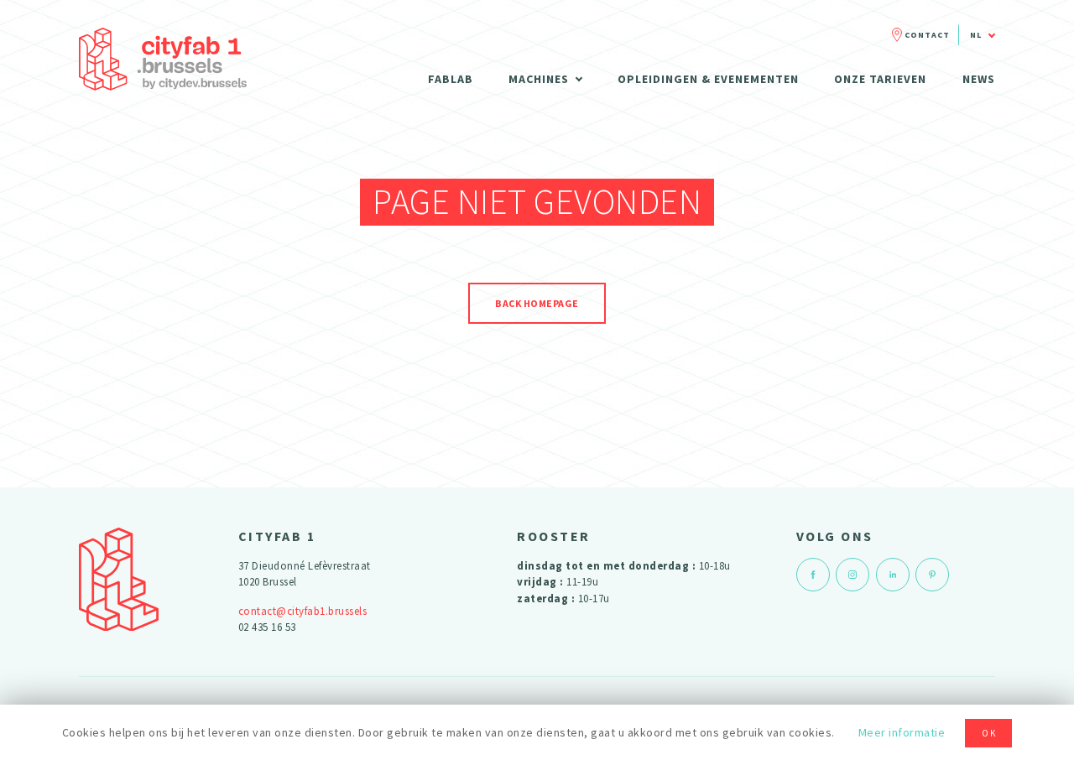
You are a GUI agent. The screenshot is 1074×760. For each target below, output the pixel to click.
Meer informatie (902, 732)
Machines (538, 78)
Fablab (450, 78)
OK (989, 733)
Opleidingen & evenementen (708, 78)
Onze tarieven (880, 78)
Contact (927, 34)
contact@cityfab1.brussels (303, 611)
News (978, 78)
